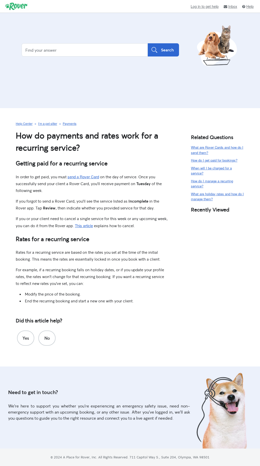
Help (250, 6)
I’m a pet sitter (47, 123)
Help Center (24, 123)
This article (84, 225)
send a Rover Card (83, 176)
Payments (69, 123)
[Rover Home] (16, 6)
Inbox (232, 6)
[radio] (25, 338)
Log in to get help (205, 6)
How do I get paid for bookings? (214, 160)
